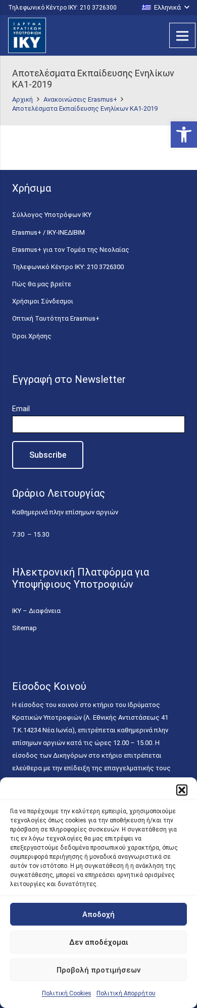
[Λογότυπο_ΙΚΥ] (27, 35)
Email (21, 409)
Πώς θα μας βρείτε (41, 284)
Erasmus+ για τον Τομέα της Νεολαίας (70, 249)
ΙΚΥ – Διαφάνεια (36, 611)
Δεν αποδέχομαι (98, 942)
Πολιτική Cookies (66, 993)
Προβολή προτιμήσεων (98, 970)
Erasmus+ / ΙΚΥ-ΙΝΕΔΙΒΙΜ (48, 232)
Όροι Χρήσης (32, 336)
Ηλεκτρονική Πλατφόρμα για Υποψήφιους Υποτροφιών (80, 578)
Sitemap (24, 628)
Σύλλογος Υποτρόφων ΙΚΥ (51, 214)
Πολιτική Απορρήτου (126, 993)
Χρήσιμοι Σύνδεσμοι (42, 301)
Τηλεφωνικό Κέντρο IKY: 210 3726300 (68, 267)
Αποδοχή (98, 914)
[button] (184, 134)
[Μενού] (182, 35)
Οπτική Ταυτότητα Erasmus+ (56, 318)
